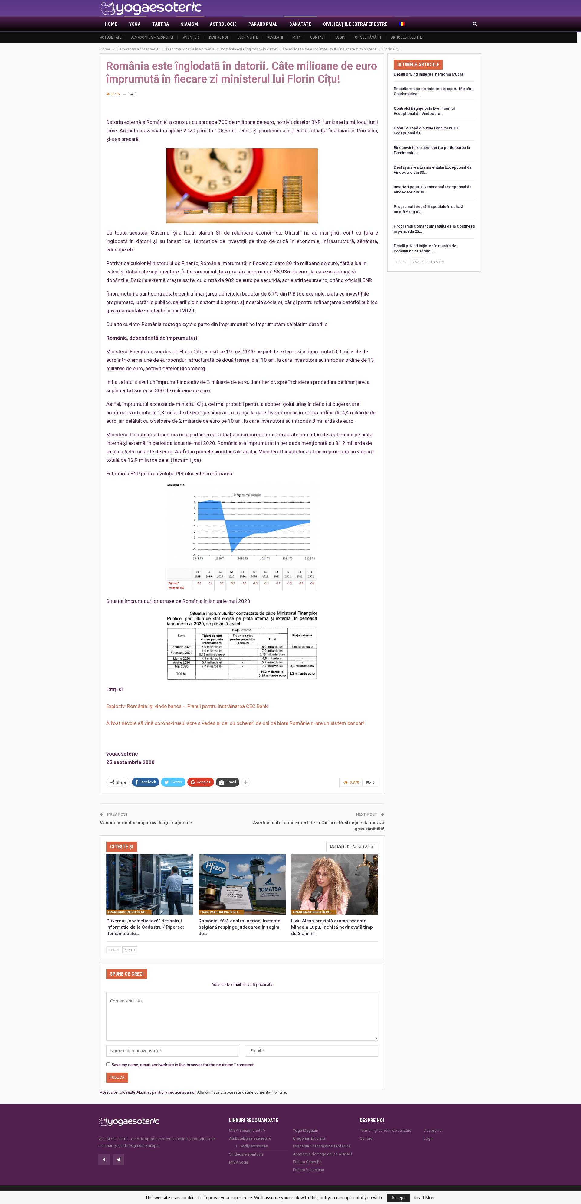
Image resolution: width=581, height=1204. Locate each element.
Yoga (135, 24)
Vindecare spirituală (246, 1154)
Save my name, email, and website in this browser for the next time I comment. (183, 1064)
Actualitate (110, 37)
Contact (318, 37)
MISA (296, 37)
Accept (398, 1197)
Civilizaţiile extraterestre (355, 24)
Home (111, 24)
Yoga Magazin (305, 1130)
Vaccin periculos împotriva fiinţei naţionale (146, 822)
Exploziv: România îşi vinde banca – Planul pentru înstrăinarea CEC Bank (187, 706)
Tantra (160, 24)
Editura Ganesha (307, 1162)
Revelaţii (275, 37)
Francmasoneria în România (130, 912)
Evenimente (248, 37)
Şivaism (189, 24)
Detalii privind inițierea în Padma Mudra (428, 74)
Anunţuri (191, 37)
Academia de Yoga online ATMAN (322, 1154)
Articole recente (406, 37)
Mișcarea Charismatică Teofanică (322, 1146)
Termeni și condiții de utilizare (385, 1130)
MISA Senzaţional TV (247, 1130)
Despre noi (218, 37)
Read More (425, 1198)
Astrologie (223, 24)
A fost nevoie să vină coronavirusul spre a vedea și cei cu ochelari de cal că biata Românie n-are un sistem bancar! (235, 723)
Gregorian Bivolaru (309, 1138)
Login (340, 37)
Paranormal (262, 24)
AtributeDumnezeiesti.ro (250, 1138)
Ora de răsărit (368, 37)
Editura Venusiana (308, 1169)
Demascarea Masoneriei (152, 37)
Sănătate (300, 24)
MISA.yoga (238, 1162)
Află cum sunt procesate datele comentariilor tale (241, 1092)
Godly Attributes (253, 1146)
